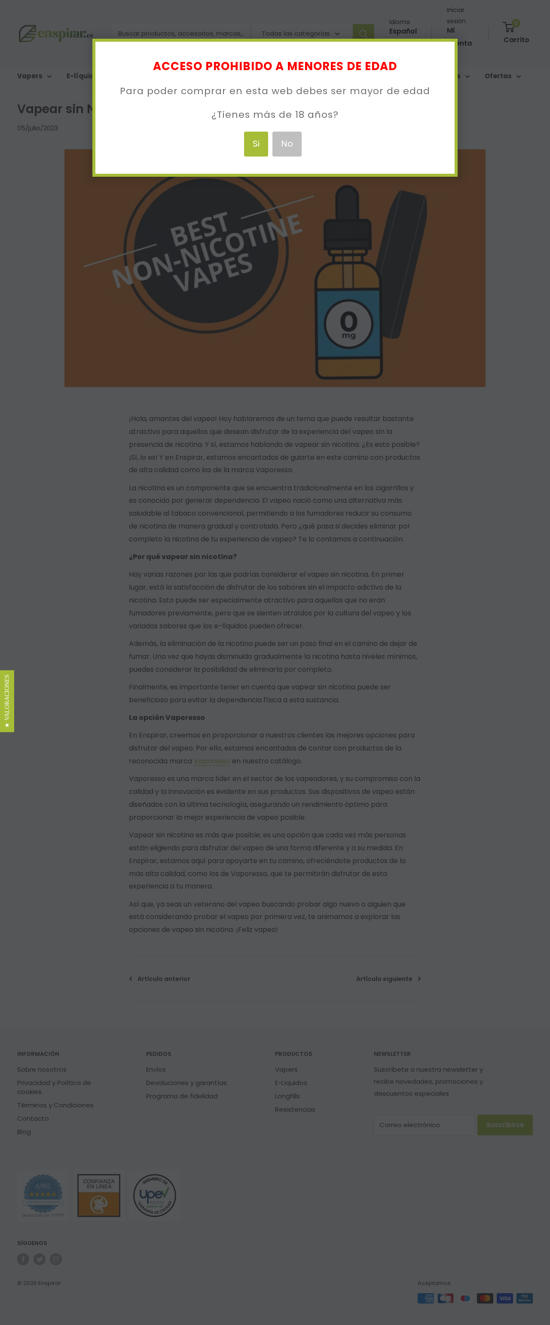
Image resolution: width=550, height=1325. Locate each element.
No (287, 144)
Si (256, 144)
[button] (7, 701)
